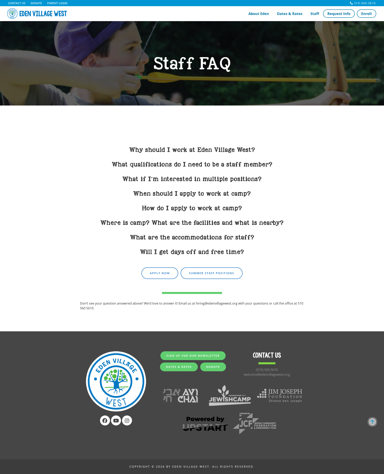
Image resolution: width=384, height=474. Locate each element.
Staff (314, 13)
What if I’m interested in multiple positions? (192, 179)
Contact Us (16, 3)
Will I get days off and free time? (192, 252)
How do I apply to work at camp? (192, 208)
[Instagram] (127, 420)
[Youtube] (116, 420)
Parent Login (57, 3)
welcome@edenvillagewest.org (267, 374)
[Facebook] (105, 420)
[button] (192, 149)
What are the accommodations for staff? (192, 237)
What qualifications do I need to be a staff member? (192, 164)
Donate (36, 3)
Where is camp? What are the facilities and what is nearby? (192, 222)
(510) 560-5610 (267, 369)
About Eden (258, 13)
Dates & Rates (289, 13)
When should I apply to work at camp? (192, 193)
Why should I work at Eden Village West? (192, 149)
